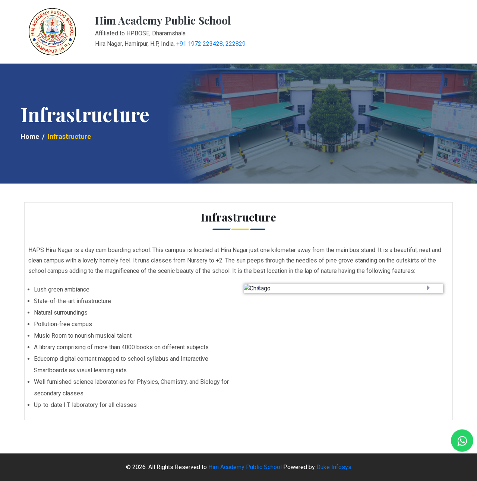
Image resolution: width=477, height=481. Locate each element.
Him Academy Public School (245, 467)
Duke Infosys (333, 467)
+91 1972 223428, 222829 (211, 43)
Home (29, 136)
